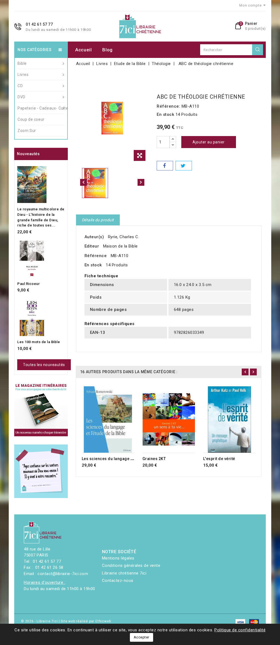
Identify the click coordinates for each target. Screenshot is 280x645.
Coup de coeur (31, 119)
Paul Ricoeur (28, 284)
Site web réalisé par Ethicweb (86, 621)
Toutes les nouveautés (44, 365)
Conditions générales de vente (131, 565)
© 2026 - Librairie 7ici (40, 621)
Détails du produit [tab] (98, 220)
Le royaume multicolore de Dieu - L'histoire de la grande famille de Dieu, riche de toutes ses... (41, 217)
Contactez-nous (117, 580)
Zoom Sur (27, 130)
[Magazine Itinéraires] (41, 409)
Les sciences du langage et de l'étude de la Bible (128, 458)
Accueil (83, 49)
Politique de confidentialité (240, 630)
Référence (95, 255)
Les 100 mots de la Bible (38, 342)
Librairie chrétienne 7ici (124, 573)
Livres (23, 74)
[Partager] (165, 165)
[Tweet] (184, 165)
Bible (22, 63)
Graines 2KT (154, 458)
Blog (107, 49)
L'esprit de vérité (219, 458)
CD (20, 86)
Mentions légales (118, 558)
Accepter (141, 637)
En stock (165, 114)
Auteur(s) (94, 236)
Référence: (168, 106)
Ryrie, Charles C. (123, 236)
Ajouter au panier (208, 142)
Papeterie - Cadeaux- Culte (41, 108)
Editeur (91, 246)
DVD (21, 97)
